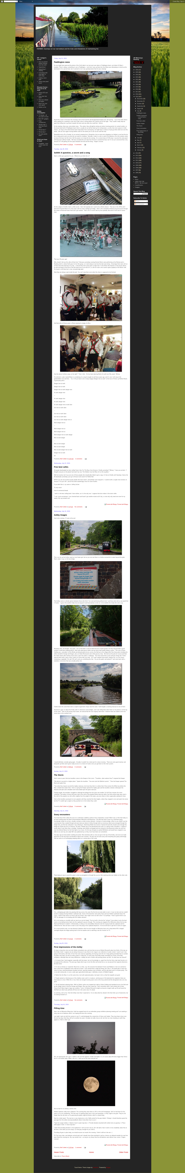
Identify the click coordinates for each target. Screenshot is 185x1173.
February (139, 147)
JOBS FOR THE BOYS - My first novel (141, 182)
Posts (137, 201)
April (138, 142)
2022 (137, 79)
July (138, 111)
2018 (137, 89)
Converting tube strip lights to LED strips (43, 74)
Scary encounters (62, 814)
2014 (137, 153)
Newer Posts (59, 1152)
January (139, 150)
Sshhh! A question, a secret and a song (72, 153)
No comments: (79, 507)
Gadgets (137, 187)
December (140, 98)
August (139, 108)
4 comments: (78, 144)
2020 (137, 84)
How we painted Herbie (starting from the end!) (43, 63)
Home (91, 1152)
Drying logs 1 (42, 132)
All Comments (140, 204)
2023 (137, 77)
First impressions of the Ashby (68, 947)
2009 (137, 165)
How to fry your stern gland (43, 104)
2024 (137, 74)
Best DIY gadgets (44, 119)
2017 (137, 91)
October (139, 103)
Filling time (59, 1008)
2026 (137, 69)
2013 (137, 155)
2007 (137, 170)
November (140, 101)
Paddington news (62, 62)
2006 (137, 172)
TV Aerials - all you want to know (43, 115)
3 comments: (78, 806)
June (138, 137)
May (138, 140)
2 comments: (79, 459)
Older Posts (123, 1152)
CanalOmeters (139, 185)
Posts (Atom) (65, 1156)
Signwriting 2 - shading (43, 69)
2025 (137, 72)
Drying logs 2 (42, 129)
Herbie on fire (42, 107)
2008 (137, 167)
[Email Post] (85, 144)
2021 (137, 82)
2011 (137, 160)
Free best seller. (61, 467)
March (139, 145)
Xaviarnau (95, 1167)
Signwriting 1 (42, 67)
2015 (137, 96)
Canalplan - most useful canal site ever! (43, 145)
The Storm (58, 775)
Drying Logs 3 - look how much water (43, 126)
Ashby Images (60, 515)
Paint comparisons (42, 121)
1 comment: (78, 1147)
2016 (137, 94)
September (140, 106)
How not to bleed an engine (43, 100)
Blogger (108, 1167)
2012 (137, 158)
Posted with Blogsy (122, 504)
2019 (137, 87)
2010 (137, 163)
